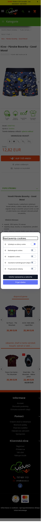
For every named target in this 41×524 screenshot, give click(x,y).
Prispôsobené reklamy (15, 269)
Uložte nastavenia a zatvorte (20, 277)
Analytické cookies (14, 257)
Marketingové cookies (15, 250)
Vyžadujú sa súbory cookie (17, 244)
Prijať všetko (20, 282)
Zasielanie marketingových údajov (19, 263)
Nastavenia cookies (14, 238)
